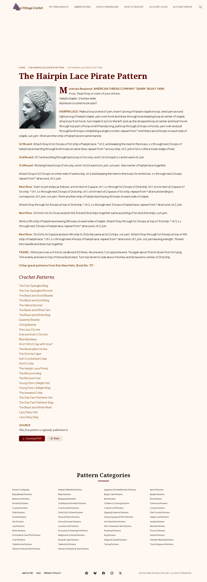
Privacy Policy (52, 573)
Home (22, 67)
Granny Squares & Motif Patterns (118, 517)
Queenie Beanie (29, 319)
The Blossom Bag (30, 373)
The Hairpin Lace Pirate (33, 368)
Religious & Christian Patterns (71, 535)
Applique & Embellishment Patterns (120, 489)
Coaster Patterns (20, 508)
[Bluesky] (95, 573)
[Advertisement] (103, 35)
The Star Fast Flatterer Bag (36, 402)
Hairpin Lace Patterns (159, 517)
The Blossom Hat (30, 378)
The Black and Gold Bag (34, 300)
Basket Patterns (157, 494)
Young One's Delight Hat (34, 383)
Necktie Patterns (157, 526)
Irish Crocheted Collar (33, 358)
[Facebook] (103, 573)
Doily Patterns (18, 512)
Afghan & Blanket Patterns (70, 489)
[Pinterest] (87, 573)
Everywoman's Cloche (33, 334)
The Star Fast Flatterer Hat (36, 397)
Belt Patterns (110, 499)
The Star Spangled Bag (33, 285)
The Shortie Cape (30, 353)
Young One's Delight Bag (34, 387)
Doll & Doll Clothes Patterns (70, 512)
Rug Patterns (110, 535)
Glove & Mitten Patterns (69, 517)
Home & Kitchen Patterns (69, 521)
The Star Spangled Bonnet (36, 290)
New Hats (68, 265)
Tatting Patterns (111, 544)
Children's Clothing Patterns (116, 503)
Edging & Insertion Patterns (116, 512)
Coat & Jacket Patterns (68, 508)
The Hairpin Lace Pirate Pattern (46, 67)
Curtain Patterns (157, 508)
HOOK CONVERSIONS (107, 7)
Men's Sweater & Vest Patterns (117, 526)
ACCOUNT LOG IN (158, 7)
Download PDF (34, 438)
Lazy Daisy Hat (28, 412)
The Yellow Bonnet (31, 305)
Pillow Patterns (19, 530)
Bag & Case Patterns (113, 494)
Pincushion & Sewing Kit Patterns (73, 530)
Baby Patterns (64, 494)
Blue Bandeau (28, 339)
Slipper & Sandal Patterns (115, 540)
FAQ (38, 573)
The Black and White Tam (34, 310)
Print (56, 438)
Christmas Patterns (158, 503)
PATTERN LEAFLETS (59, 7)
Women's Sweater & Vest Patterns (73, 549)
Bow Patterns (156, 499)
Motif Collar (26, 363)
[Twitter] (120, 573)
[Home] (28, 6)
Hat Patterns (18, 521)
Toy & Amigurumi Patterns (161, 544)
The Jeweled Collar (31, 392)
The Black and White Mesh (35, 407)
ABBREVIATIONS (82, 7)
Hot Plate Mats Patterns (114, 521)
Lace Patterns (18, 526)
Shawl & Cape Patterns (68, 540)
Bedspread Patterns (67, 499)
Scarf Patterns (18, 540)
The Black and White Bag (34, 315)
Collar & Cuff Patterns (114, 508)
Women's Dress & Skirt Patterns (26, 549)
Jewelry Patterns (157, 521)
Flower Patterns (19, 517)
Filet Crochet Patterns (160, 512)
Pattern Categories (21, 489)
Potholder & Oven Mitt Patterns (26, 535)
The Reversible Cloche (33, 349)
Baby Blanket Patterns (22, 494)
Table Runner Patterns (22, 544)
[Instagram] (112, 573)
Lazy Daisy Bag (28, 417)
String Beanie (27, 324)
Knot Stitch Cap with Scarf (36, 344)
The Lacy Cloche (29, 329)
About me (27, 573)
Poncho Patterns (157, 530)
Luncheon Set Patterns (68, 526)
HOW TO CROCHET (134, 7)
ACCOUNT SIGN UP (182, 7)
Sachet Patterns (157, 535)
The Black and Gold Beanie (36, 295)
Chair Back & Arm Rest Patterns (72, 503)
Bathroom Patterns (21, 499)
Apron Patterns (156, 489)
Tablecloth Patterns (67, 544)
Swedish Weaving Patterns (162, 540)
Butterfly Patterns (20, 503)
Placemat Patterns (112, 530)
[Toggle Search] (200, 6)
